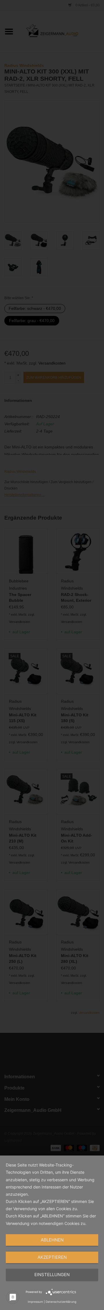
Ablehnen (52, 1240)
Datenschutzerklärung (61, 1301)
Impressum (35, 1301)
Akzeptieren (52, 1257)
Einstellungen (52, 1274)
